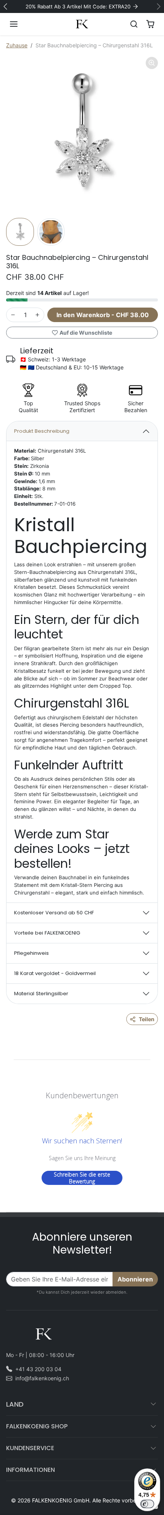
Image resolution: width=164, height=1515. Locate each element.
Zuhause (16, 45)
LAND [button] (15, 1404)
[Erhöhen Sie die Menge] (37, 315)
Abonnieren (135, 1279)
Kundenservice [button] (30, 1448)
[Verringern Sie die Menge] (13, 315)
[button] (21, 24)
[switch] (147, 1504)
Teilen (146, 1019)
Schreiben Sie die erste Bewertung (82, 1178)
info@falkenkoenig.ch (42, 1378)
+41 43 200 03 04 (38, 1369)
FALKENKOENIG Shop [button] (37, 1426)
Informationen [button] (30, 1469)
